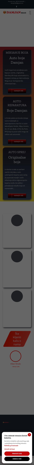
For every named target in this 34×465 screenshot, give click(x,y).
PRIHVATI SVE (17, 453)
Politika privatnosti (11, 445)
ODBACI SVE (17, 459)
